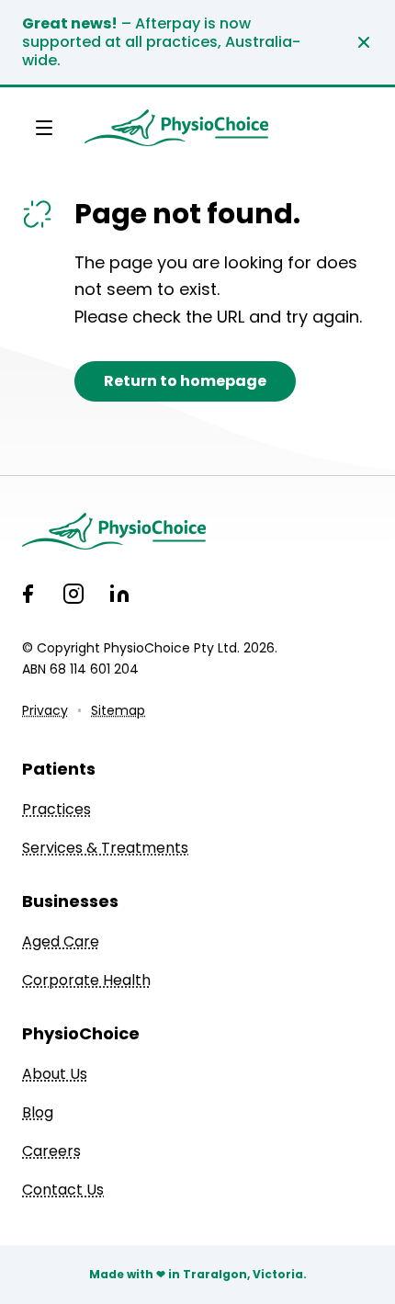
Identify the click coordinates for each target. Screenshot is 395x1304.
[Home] (197, 531)
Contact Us (63, 1189)
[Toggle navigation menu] (44, 128)
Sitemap (118, 710)
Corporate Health (86, 980)
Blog (37, 1112)
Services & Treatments (105, 847)
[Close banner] (364, 42)
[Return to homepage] (176, 127)
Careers (51, 1151)
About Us (54, 1073)
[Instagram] (73, 594)
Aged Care (60, 941)
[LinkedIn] (119, 594)
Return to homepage (185, 380)
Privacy (45, 710)
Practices (56, 809)
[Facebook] (28, 594)
